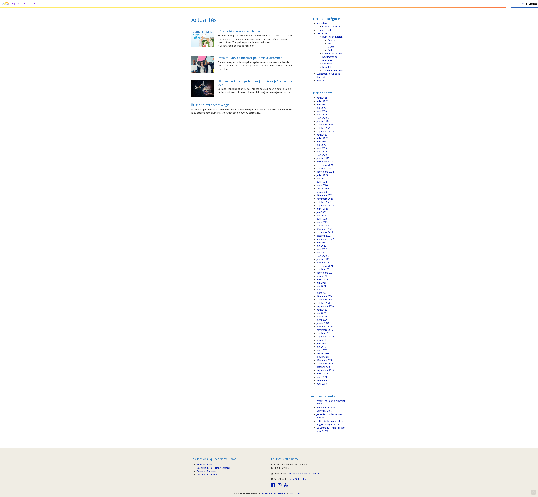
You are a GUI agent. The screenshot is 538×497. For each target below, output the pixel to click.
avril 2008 (322, 383)
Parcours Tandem (206, 471)
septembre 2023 (325, 205)
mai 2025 (321, 144)
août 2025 (322, 134)
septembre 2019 (325, 336)
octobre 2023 (324, 202)
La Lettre (327, 63)
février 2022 (323, 255)
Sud (330, 50)
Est (329, 43)
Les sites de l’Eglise (207, 474)
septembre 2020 (325, 306)
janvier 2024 (323, 191)
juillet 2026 (322, 101)
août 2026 (322, 97)
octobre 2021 (324, 269)
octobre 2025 (324, 128)
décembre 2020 (325, 296)
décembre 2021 (325, 262)
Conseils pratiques (332, 26)
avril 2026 (322, 111)
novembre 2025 (325, 124)
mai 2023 (321, 215)
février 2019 (323, 353)
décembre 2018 (325, 360)
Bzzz (291, 493)
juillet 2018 (322, 373)
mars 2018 (322, 377)
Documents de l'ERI (332, 53)
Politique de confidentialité (273, 493)
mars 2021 (322, 292)
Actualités (322, 23)
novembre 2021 (325, 265)
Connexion (299, 493)
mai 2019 (321, 346)
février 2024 (323, 188)
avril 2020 (322, 316)
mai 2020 (321, 313)
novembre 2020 (325, 299)
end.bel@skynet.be (297, 479)
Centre (331, 40)
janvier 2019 (323, 356)
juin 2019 (321, 343)
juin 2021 (321, 282)
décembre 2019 (325, 326)
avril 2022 (322, 249)
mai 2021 (321, 286)
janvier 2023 (323, 225)
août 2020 (322, 309)
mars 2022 (322, 252)
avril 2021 (322, 289)
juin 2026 (321, 104)
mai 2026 (321, 107)
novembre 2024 (325, 165)
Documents (323, 33)
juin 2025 (321, 141)
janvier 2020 (323, 323)
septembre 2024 (325, 171)
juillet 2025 (322, 138)
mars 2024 (322, 185)
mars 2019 (322, 350)
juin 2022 (321, 242)
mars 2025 (322, 151)
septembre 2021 (325, 272)
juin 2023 (321, 212)
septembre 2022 (325, 239)
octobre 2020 (324, 303)
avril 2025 (322, 148)
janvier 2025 (323, 158)
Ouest (331, 46)
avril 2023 (322, 218)
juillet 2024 (322, 175)
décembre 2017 (325, 380)
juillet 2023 (322, 208)
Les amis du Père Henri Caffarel (213, 467)
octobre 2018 (324, 366)
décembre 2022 (325, 228)
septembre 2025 (325, 131)
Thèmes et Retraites (333, 70)
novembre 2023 (325, 198)
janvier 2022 (323, 259)
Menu (530, 3)
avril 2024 (322, 181)
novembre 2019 (325, 329)
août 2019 (322, 340)
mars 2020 (322, 319)
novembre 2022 (325, 232)
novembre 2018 (325, 363)
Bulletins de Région (332, 36)
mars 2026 (322, 114)
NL (523, 3)
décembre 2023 (325, 195)
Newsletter (328, 67)
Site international (206, 464)
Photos (320, 80)
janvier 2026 (323, 121)
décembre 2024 (325, 161)
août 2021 (322, 276)
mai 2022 (321, 245)
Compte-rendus (325, 30)
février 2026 (323, 117)
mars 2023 (322, 222)
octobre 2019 (324, 333)
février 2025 (323, 154)
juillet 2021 (322, 279)
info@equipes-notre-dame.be (304, 473)
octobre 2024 (324, 168)
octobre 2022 (324, 235)
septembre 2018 (325, 370)
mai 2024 (321, 178)
